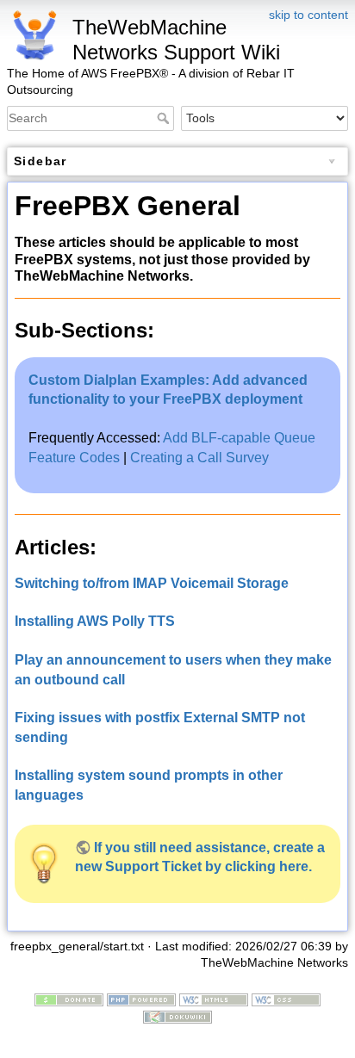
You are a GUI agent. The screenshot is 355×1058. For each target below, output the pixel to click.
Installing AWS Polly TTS (95, 621)
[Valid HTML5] (213, 998)
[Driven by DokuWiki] (177, 1016)
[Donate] (68, 998)
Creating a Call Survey (199, 457)
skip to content (308, 15)
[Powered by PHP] (141, 998)
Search (165, 118)
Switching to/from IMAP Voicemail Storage (152, 583)
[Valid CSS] (286, 998)
